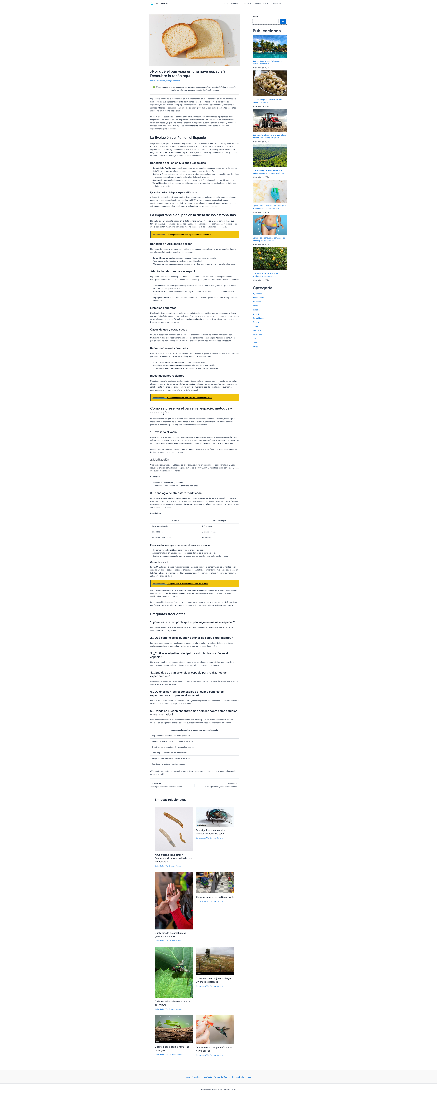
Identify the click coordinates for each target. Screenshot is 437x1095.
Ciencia (256, 314)
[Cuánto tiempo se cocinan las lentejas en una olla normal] (270, 83)
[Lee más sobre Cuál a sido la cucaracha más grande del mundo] (174, 900)
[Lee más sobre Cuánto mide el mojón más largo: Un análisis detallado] (215, 961)
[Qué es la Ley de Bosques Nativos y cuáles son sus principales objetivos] (270, 155)
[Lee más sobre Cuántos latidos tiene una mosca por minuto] (174, 972)
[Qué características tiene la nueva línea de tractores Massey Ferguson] (270, 120)
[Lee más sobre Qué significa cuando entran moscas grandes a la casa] (215, 816)
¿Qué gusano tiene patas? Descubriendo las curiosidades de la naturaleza (173, 858)
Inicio (188, 1077)
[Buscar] (283, 21)
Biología (256, 310)
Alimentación (258, 297)
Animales (256, 306)
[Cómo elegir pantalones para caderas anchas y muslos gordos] (270, 225)
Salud (255, 342)
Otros (255, 338)
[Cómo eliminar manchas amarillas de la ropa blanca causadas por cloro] (270, 191)
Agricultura (257, 293)
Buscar (255, 16)
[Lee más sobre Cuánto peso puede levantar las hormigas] (174, 1029)
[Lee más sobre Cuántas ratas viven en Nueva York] (215, 882)
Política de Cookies (222, 1077)
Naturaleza (257, 334)
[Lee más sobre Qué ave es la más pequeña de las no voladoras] (215, 1029)
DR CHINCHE (162, 3)
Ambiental (257, 301)
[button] (286, 3)
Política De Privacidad (241, 1077)
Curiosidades (159, 866)
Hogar (255, 326)
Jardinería (257, 330)
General (256, 322)
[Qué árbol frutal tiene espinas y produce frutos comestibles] (270, 258)
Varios (255, 347)
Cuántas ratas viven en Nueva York (215, 897)
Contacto (208, 1077)
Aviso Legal (197, 1077)
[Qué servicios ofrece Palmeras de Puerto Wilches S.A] (270, 46)
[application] (239, 3)
